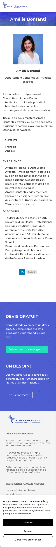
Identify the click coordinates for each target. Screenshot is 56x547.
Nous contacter (19, 395)
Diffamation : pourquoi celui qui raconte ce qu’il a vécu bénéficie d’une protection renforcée (26, 470)
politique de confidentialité (17, 513)
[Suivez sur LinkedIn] (22, 272)
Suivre (31, 271)
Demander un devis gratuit (27, 349)
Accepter (28, 522)
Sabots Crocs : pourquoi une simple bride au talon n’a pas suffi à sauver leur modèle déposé (28, 443)
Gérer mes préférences (28, 539)
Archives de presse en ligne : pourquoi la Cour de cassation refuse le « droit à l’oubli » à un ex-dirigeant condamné (27, 456)
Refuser (28, 531)
